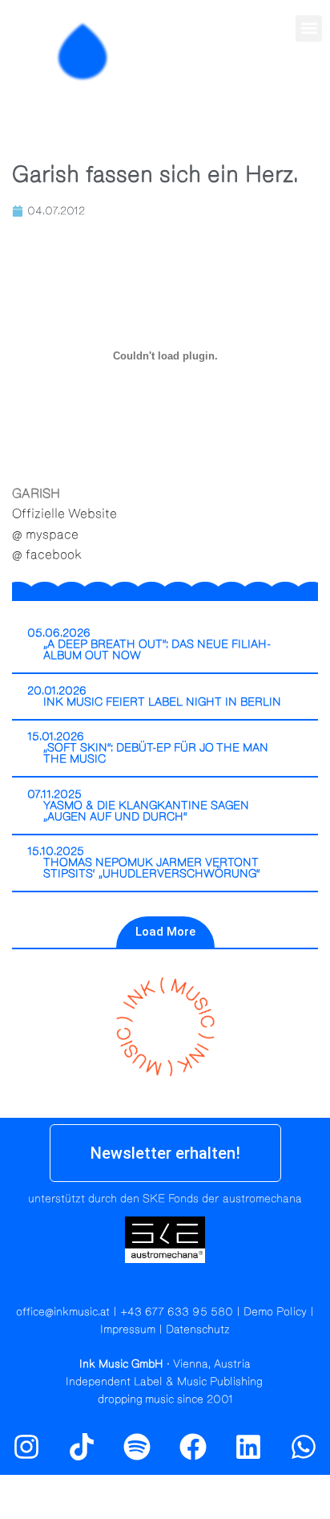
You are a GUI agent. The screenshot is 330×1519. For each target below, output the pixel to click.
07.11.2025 (54, 794)
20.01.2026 (57, 691)
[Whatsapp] (303, 1446)
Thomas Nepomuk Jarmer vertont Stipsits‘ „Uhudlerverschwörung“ (151, 868)
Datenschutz (198, 1329)
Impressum (127, 1329)
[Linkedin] (248, 1446)
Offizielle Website (64, 513)
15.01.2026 (55, 736)
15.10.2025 (55, 851)
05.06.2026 (59, 633)
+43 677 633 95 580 (176, 1312)
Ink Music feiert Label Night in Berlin (162, 702)
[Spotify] (308, 86)
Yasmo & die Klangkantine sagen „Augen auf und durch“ (146, 811)
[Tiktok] (81, 1446)
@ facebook (47, 554)
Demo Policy (275, 1312)
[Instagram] (274, 86)
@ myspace (45, 534)
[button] (309, 28)
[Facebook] (193, 1446)
